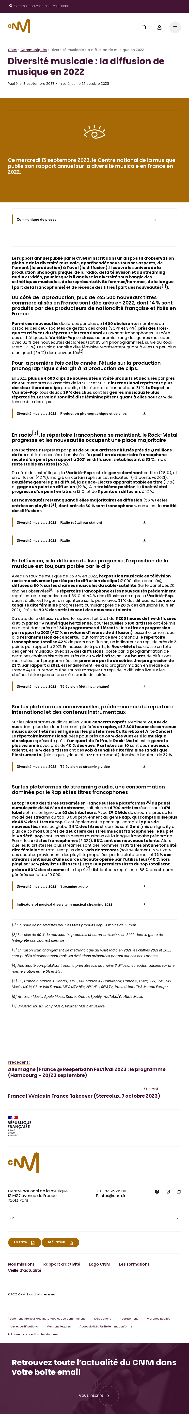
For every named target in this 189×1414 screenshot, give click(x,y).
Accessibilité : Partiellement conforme (105, 1326)
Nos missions (21, 1265)
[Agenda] (144, 27)
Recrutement (129, 1319)
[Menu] (175, 27)
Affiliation (56, 1242)
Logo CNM (99, 1265)
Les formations (134, 1265)
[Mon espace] (159, 27)
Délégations (102, 1319)
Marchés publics (158, 1319)
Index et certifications (23, 1326)
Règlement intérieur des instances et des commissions (47, 1319)
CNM (12, 50)
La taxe (20, 1242)
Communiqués (33, 50)
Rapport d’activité (61, 1265)
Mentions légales (59, 1326)
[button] (94, 1218)
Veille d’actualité (24, 1271)
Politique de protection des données (33, 1334)
